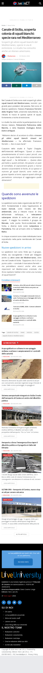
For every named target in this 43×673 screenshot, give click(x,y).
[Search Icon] (40, 3)
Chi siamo (8, 612)
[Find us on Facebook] (4, 602)
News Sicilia (11, 25)
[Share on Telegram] (27, 85)
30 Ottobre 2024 (24, 56)
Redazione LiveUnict (12, 632)
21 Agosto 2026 (17, 451)
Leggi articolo (10, 389)
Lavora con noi (10, 621)
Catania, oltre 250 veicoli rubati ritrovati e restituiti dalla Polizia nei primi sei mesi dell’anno (27, 287)
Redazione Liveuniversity (13, 635)
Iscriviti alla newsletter (13, 645)
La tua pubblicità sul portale (15, 615)
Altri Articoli (21, 534)
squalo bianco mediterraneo (13, 336)
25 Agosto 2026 (19, 292)
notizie (29, 332)
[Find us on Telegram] (14, 602)
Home (4, 25)
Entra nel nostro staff (12, 618)
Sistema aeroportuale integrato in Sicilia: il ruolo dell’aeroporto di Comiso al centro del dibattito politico (21, 398)
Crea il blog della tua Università (16, 625)
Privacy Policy (33, 654)
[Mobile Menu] (3, 3)
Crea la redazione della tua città (16, 641)
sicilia (36, 332)
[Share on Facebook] (6, 85)
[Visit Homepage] (21, 3)
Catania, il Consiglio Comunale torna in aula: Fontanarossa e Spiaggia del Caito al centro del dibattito (27, 298)
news (22, 332)
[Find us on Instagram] (20, 602)
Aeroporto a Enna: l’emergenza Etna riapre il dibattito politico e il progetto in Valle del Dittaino (20, 445)
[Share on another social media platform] (36, 85)
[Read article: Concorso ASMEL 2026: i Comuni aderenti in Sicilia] (7, 309)
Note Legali (7, 596)
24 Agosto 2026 (19, 325)
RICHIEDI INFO (23, 562)
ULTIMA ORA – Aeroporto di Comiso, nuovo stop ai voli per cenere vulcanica (21, 490)
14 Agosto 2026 (17, 495)
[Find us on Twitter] (9, 602)
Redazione (11, 56)
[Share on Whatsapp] (16, 85)
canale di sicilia (12, 332)
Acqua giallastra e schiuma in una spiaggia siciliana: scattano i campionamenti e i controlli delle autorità (25, 319)
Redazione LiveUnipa (12, 638)
